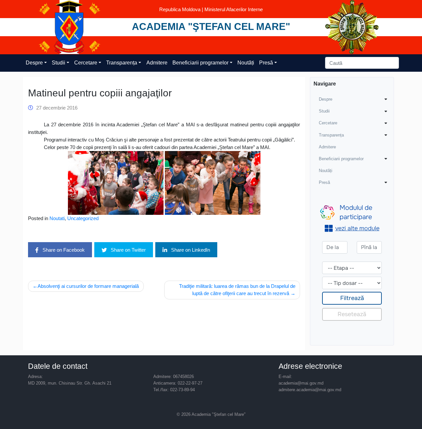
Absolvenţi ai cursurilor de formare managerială (88, 286)
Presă (266, 62)
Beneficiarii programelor (200, 62)
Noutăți (245, 62)
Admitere (156, 62)
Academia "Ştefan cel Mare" (211, 26)
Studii (58, 62)
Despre (34, 62)
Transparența (121, 62)
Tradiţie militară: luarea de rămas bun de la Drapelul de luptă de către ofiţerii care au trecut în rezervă (237, 289)
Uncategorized (83, 218)
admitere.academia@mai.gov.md (310, 389)
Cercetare (85, 62)
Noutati (57, 218)
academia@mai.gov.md (301, 383)
